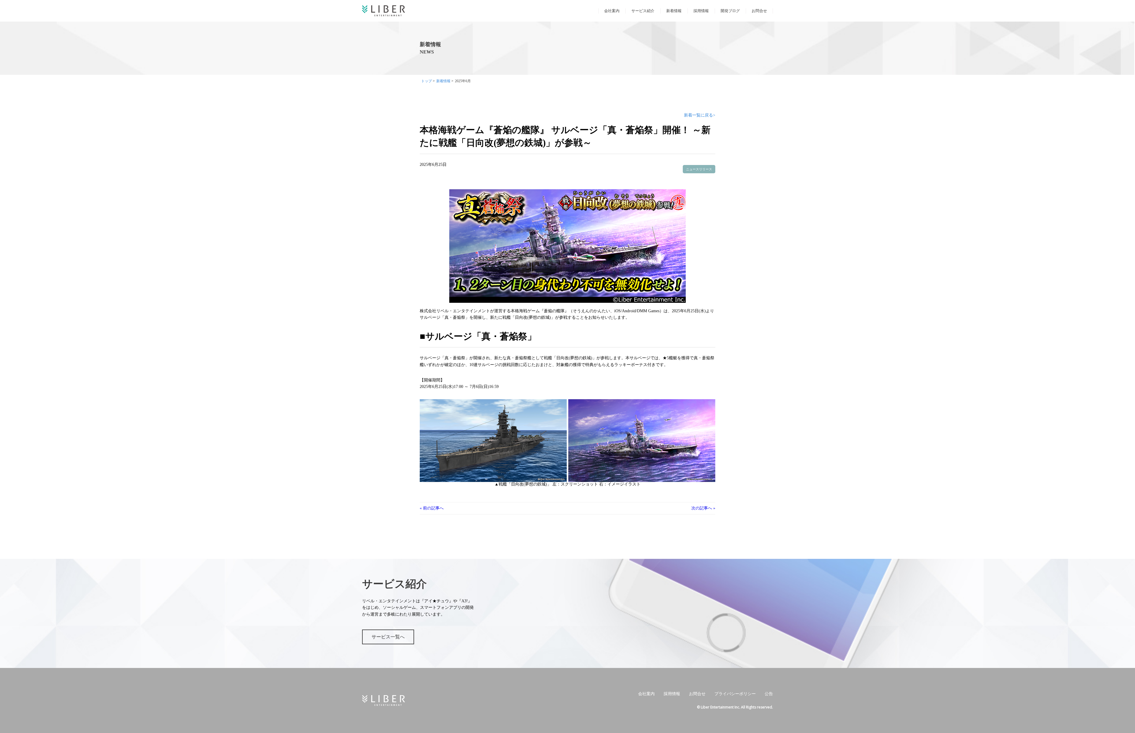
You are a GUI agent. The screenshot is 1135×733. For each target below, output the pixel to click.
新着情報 (674, 11)
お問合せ (759, 11)
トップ (426, 81)
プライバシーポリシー (735, 694)
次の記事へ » (703, 508)
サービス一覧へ (388, 636)
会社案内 (612, 11)
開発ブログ (730, 11)
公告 (769, 694)
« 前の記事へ (432, 508)
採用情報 (701, 11)
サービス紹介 (642, 11)
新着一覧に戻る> (699, 115)
